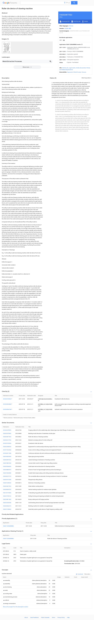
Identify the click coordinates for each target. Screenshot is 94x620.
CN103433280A (7, 404)
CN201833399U (7, 456)
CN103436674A (7, 409)
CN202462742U (7, 486)
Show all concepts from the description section (15, 606)
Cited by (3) (65, 67)
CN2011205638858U (8, 526)
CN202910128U (7, 479)
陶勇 (70, 28)
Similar (86, 21)
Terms (53, 617)
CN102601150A (7, 453)
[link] (6, 580)
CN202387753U (7, 436)
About (26, 617)
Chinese (71, 26)
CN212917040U (7, 492)
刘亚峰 (66, 28)
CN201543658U (7, 473)
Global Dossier (77, 72)
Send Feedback (34, 617)
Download (80, 574)
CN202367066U (7, 433)
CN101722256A (7, 450)
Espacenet (70, 72)
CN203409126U (7, 459)
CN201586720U (7, 463)
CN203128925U (7, 483)
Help (68, 617)
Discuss (84, 72)
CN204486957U (7, 469)
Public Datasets (45, 617)
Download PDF (66, 21)
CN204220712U (7, 476)
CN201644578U (7, 502)
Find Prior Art (76, 21)
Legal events (72, 67)
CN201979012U (7, 496)
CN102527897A (7, 430)
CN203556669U (7, 466)
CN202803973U (7, 489)
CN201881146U (7, 499)
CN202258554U (7, 446)
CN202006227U (7, 506)
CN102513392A (7, 399)
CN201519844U (7, 509)
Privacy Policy (61, 617)
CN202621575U (7, 440)
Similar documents (81, 67)
